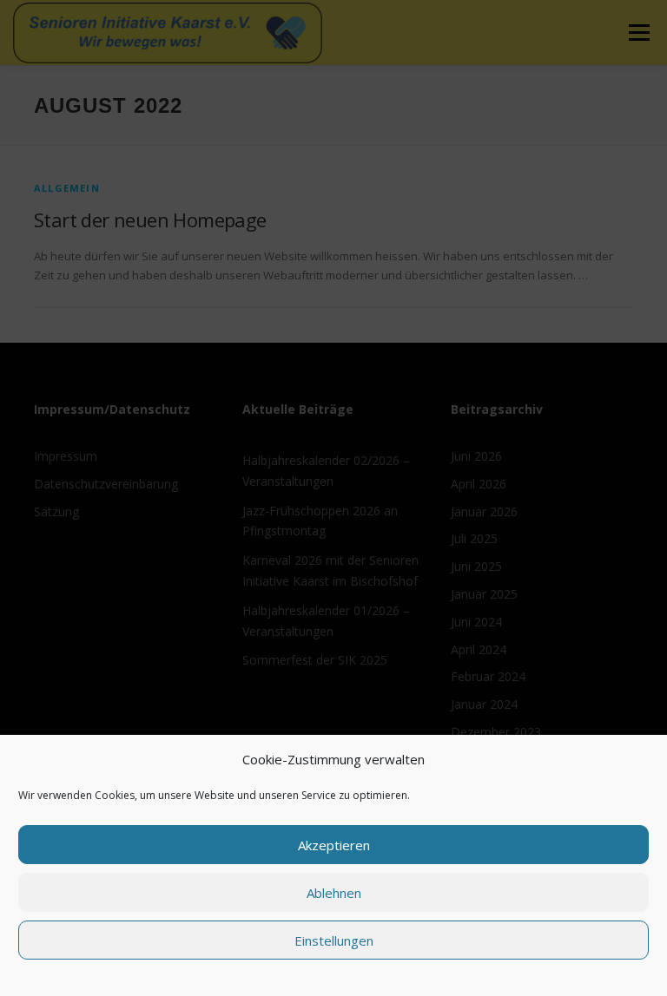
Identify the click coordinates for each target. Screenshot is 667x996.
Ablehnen (334, 892)
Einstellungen (333, 940)
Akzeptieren (334, 845)
